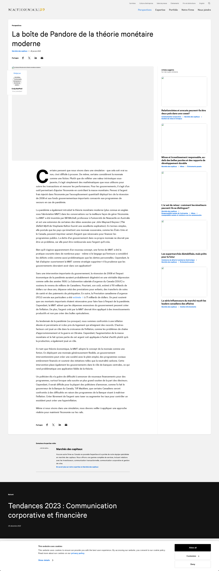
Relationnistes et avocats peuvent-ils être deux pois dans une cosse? (183, 112)
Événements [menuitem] (175, 3)
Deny (192, 564)
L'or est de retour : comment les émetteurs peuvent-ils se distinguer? (183, 206)
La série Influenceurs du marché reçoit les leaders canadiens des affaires (183, 302)
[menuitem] (24, 8)
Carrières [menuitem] (132, 3)
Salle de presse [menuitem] (162, 3)
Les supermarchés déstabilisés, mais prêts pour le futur (184, 255)
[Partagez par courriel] (42, 58)
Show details (44, 560)
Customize (191, 556)
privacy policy (77, 553)
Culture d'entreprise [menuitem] (146, 3)
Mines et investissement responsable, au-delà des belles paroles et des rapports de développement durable (183, 160)
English (201, 3)
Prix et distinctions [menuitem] (189, 3)
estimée (77, 297)
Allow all (193, 548)
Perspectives (16, 25)
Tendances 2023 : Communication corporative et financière (62, 510)
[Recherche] (209, 3)
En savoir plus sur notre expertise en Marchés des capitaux (77, 467)
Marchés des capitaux (69, 449)
